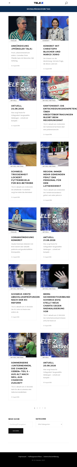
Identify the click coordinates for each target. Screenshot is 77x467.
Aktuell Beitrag (49, 100)
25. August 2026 (15, 65)
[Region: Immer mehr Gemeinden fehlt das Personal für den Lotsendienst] (55, 154)
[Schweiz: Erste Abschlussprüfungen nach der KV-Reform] (22, 276)
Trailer (14, 40)
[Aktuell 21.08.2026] (55, 219)
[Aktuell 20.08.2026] (55, 345)
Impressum (22, 456)
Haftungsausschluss (35, 456)
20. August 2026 (47, 382)
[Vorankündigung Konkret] (22, 219)
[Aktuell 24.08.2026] (22, 88)
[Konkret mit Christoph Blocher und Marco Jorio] (55, 28)
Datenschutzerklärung (51, 456)
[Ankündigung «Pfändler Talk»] (22, 28)
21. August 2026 (47, 257)
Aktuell (14, 100)
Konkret (46, 40)
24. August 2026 (47, 68)
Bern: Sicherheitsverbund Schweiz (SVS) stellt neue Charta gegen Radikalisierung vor (56, 303)
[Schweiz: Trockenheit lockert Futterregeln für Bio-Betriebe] (22, 154)
